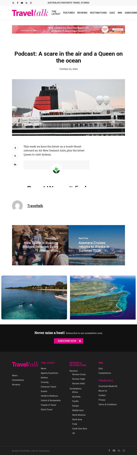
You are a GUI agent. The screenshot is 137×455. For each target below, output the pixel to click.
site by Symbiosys (41, 451)
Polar (74, 424)
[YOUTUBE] (22, 3)
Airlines (44, 377)
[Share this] (15, 148)
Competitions (104, 373)
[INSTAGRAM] (31, 3)
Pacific (75, 401)
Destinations (18, 380)
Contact (102, 395)
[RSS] (26, 3)
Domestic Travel (48, 386)
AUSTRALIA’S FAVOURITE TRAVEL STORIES (68, 2)
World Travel (46, 409)
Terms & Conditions (107, 404)
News (15, 375)
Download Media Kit (107, 386)
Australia (76, 396)
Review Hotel (78, 383)
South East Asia (79, 428)
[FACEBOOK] (17, 3)
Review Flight (78, 379)
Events (44, 391)
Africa (75, 392)
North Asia (77, 419)
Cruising (44, 382)
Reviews (16, 384)
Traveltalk (35, 206)
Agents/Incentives (49, 373)
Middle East (77, 410)
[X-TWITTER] (13, 3)
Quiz (100, 368)
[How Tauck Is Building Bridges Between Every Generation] (40, 245)
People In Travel (48, 405)
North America (78, 415)
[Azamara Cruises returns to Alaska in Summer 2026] (96, 245)
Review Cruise (79, 374)
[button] (68, 341)
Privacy (101, 400)
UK (73, 433)
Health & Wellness (49, 396)
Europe (75, 406)
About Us (102, 391)
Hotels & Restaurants (51, 400)
